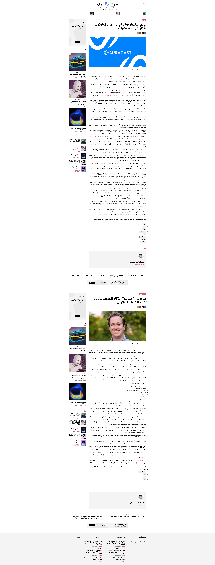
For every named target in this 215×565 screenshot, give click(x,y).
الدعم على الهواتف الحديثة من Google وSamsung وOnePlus (112, 95)
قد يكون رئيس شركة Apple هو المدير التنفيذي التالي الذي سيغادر (127, 275)
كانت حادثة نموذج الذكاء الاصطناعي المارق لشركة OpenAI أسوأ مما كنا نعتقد (75, 167)
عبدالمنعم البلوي (133, 69)
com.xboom (127, 155)
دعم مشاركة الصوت (102, 94)
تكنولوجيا (84, 77)
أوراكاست (120, 76)
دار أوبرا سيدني (113, 174)
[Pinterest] (140, 33)
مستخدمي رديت (127, 116)
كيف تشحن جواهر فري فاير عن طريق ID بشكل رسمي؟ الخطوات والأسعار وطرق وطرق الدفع (132, 13)
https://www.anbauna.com (139, 264)
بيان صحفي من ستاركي (94, 136)
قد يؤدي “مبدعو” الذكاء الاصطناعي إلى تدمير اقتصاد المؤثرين (87, 275)
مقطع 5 (97, 101)
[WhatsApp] (138, 33)
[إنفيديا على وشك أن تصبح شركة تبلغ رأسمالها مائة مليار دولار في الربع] (83, 162)
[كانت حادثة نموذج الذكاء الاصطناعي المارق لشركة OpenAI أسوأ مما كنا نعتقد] (83, 169)
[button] (81, 4)
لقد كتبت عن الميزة (136, 136)
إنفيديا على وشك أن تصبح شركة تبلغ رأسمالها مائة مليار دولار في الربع (74, 161)
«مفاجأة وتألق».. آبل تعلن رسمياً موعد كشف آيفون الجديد (78, 129)
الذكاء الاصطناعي (77, 163)
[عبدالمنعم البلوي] (137, 70)
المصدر (145, 248)
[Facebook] (145, 33)
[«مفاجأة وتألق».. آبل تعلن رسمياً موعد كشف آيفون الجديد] (92, 13)
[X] (143, 33)
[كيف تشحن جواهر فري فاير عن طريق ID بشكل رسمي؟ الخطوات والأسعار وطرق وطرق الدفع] (144, 13)
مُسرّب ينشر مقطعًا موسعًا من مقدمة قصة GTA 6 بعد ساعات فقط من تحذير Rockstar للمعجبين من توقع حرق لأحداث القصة (105, 13)
